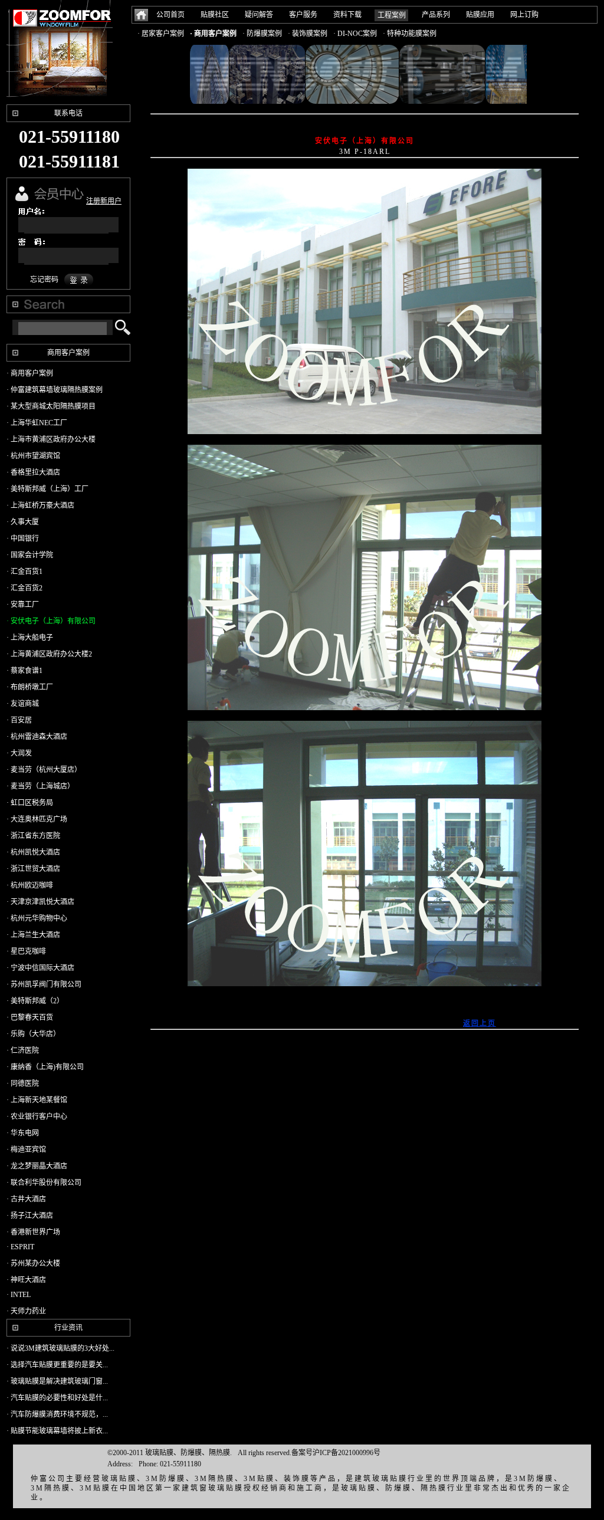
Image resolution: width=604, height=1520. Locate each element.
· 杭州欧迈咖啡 (29, 885)
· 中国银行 (22, 538)
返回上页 (479, 1023)
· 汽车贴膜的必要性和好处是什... (57, 1398)
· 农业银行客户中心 (36, 1116)
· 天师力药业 (26, 1311)
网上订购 (524, 15)
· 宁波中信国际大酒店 (40, 968)
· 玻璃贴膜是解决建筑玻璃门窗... (57, 1381)
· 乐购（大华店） (33, 1034)
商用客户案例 (68, 353)
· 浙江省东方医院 (33, 836)
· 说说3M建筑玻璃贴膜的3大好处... (60, 1348)
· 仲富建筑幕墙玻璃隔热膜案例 (54, 390)
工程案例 (392, 15)
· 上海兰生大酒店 (33, 935)
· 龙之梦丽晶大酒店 (36, 1166)
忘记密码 (44, 279)
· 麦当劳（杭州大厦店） (43, 770)
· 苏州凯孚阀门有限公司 (43, 984)
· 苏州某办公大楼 (33, 1263)
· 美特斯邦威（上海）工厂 (47, 489)
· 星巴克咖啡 (26, 951)
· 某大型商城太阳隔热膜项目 (51, 406)
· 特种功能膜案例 (409, 33)
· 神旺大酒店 (26, 1280)
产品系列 (436, 15)
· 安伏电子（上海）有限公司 (51, 621)
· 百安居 (19, 720)
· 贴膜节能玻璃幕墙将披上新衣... (57, 1431)
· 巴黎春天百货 (29, 1017)
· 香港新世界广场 (33, 1232)
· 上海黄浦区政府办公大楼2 (49, 654)
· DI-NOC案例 (355, 33)
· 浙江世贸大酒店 (33, 869)
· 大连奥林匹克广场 (36, 819)
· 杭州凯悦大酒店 (33, 852)
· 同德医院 (22, 1083)
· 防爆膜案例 (262, 33)
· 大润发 (19, 753)
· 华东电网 (22, 1133)
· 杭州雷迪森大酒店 (36, 737)
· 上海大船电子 (29, 637)
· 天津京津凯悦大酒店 (40, 902)
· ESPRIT (20, 1247)
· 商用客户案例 (213, 33)
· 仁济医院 (22, 1050)
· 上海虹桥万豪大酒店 (40, 505)
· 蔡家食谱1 (24, 671)
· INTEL (18, 1295)
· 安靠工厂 (22, 604)
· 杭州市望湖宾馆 (33, 456)
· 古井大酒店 (26, 1199)
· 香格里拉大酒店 (33, 472)
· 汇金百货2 (24, 588)
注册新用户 (104, 201)
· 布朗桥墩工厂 (29, 687)
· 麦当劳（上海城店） (40, 786)
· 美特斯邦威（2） (35, 1001)
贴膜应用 (480, 15)
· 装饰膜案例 (307, 33)
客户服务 (303, 15)
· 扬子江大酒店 (29, 1216)
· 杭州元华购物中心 (36, 918)
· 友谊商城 (22, 704)
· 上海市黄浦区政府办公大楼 (51, 439)
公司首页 (170, 15)
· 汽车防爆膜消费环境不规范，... (57, 1414)
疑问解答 (259, 15)
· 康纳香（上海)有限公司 (45, 1067)
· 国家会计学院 (29, 555)
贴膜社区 (215, 15)
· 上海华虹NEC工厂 (36, 423)
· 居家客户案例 (160, 33)
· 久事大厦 (22, 522)
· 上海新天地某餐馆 (36, 1100)
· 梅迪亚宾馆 (26, 1149)
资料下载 (347, 15)
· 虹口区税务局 (29, 803)
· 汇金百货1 (24, 571)
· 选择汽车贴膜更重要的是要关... (57, 1365)
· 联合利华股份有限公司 (43, 1182)
